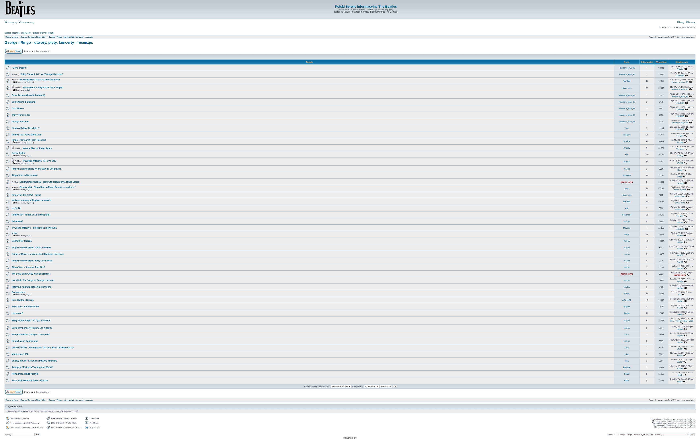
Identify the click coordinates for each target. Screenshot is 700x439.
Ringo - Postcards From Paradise (29, 140)
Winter (680, 362)
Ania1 (626, 334)
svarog (680, 155)
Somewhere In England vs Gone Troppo (43, 87)
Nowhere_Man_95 (627, 68)
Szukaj (692, 23)
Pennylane (626, 215)
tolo (626, 208)
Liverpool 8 (17, 313)
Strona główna (11, 37)
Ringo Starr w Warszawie (25, 175)
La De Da (16, 208)
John (627, 128)
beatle (626, 313)
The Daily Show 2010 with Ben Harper (31, 274)
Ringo (679, 170)
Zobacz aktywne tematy (43, 33)
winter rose (627, 88)
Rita (680, 295)
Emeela (680, 163)
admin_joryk (627, 182)
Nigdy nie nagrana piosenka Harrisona (31, 287)
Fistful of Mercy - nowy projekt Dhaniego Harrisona (38, 254)
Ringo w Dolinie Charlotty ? (26, 128)
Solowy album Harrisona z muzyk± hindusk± (34, 361)
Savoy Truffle (18, 153)
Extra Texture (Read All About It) (28, 95)
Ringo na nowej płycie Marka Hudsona (31, 247)
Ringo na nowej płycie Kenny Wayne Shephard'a (36, 169)
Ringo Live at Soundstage (25, 341)
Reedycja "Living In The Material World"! (32, 367)
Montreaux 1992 (20, 354)
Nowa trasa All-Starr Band (25, 306)
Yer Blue (626, 81)
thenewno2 (17, 221)
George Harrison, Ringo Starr (33, 37)
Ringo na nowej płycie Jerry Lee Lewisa (32, 260)
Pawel (626, 374)
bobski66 (680, 75)
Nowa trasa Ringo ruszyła (25, 374)
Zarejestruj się (27, 23)
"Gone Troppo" (19, 68)
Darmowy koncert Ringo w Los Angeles (32, 328)
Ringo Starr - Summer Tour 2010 (28, 267)
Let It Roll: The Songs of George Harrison (33, 280)
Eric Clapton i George (23, 300)
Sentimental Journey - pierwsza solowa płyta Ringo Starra (49, 182)
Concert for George (22, 241)
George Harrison (20, 121)
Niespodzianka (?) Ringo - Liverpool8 (31, 334)
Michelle (626, 367)
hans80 (680, 255)
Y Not (14, 233)
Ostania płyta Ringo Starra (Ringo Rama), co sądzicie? (48, 187)
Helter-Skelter (680, 190)
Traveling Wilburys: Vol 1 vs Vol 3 (40, 161)
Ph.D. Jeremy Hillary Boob (681, 321)
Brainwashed (18, 292)
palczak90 (626, 300)
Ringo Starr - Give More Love (27, 134)
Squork (680, 349)
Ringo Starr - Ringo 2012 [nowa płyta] (31, 214)
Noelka (627, 141)
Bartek (627, 293)
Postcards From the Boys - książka (30, 380)
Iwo (626, 154)
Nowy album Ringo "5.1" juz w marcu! (31, 320)
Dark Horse (18, 108)
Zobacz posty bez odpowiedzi (18, 33)
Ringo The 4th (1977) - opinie (26, 195)
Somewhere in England (23, 102)
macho (627, 169)
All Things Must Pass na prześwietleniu (40, 79)
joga (627, 361)
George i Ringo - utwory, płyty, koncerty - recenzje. (70, 37)
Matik (626, 234)
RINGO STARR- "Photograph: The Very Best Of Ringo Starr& (43, 347)
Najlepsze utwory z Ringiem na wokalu (31, 200)
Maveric (626, 228)
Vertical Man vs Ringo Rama (37, 148)
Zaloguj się (12, 23)
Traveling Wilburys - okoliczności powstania (34, 228)
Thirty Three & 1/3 (21, 115)
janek (680, 375)
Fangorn (627, 135)
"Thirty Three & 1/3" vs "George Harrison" (41, 74)
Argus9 (680, 69)
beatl (627, 188)
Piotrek (627, 241)
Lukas (626, 354)
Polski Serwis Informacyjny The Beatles (366, 6)
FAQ (682, 23)
